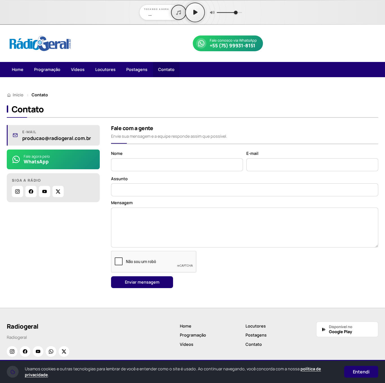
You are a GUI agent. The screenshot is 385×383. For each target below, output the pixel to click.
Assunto (119, 178)
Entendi (361, 372)
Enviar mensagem (142, 282)
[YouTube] (44, 191)
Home (17, 69)
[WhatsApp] (51, 351)
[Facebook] (31, 191)
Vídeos (78, 69)
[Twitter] (58, 191)
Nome (117, 153)
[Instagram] (17, 191)
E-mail (252, 153)
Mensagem (122, 202)
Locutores (105, 69)
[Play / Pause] (195, 12)
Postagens (136, 69)
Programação (47, 69)
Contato (166, 69)
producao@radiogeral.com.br (56, 138)
